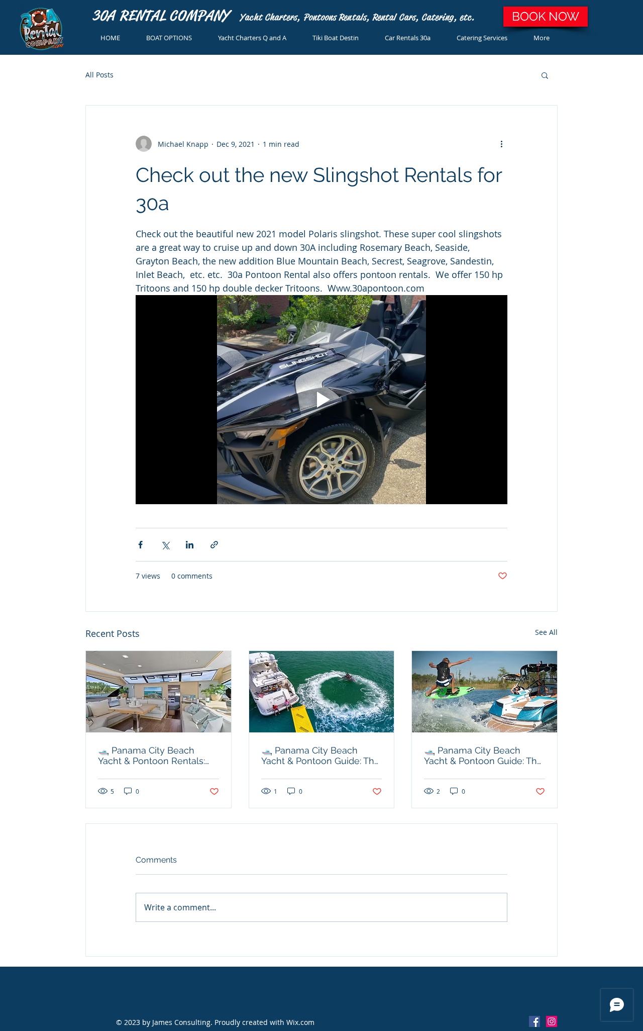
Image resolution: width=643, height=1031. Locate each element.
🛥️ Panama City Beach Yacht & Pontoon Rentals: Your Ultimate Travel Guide (154, 755)
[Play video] (321, 399)
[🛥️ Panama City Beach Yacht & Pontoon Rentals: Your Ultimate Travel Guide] (158, 691)
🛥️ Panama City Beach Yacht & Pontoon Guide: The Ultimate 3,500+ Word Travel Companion (483, 755)
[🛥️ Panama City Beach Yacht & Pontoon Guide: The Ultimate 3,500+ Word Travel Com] (484, 691)
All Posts (99, 74)
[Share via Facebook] (140, 544)
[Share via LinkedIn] (189, 544)
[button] (545, 75)
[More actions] (501, 144)
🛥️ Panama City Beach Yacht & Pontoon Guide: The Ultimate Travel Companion (320, 755)
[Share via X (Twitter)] (165, 544)
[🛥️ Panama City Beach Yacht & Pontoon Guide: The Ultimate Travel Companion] (321, 691)
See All (546, 632)
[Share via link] (214, 544)
